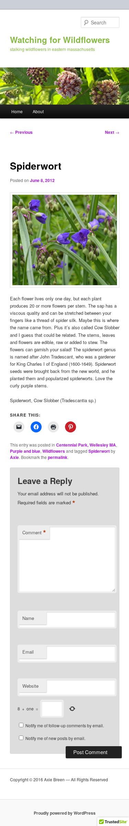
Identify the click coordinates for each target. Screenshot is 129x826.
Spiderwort (99, 451)
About (38, 111)
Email (28, 651)
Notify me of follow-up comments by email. (64, 725)
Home (17, 111)
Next (112, 132)
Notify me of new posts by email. (55, 738)
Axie (14, 457)
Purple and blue (25, 451)
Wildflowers (53, 451)
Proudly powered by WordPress (65, 813)
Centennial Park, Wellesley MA (86, 445)
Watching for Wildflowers (60, 39)
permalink (57, 457)
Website (30, 686)
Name (28, 618)
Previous (21, 132)
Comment (34, 532)
